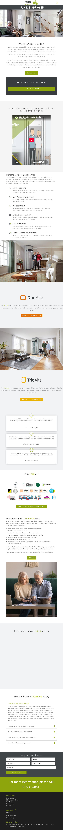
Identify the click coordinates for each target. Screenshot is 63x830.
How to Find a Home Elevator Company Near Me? (25, 654)
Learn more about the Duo (31, 315)
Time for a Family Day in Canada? (19, 638)
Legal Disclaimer (11, 815)
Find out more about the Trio (32, 399)
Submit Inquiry (16, 772)
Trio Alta (6, 388)
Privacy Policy (10, 818)
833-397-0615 (33, 88)
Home (8, 813)
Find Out (31, 557)
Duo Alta (5, 306)
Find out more (31, 73)
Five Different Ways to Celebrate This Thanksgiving (25, 669)
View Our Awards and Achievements (31, 506)
